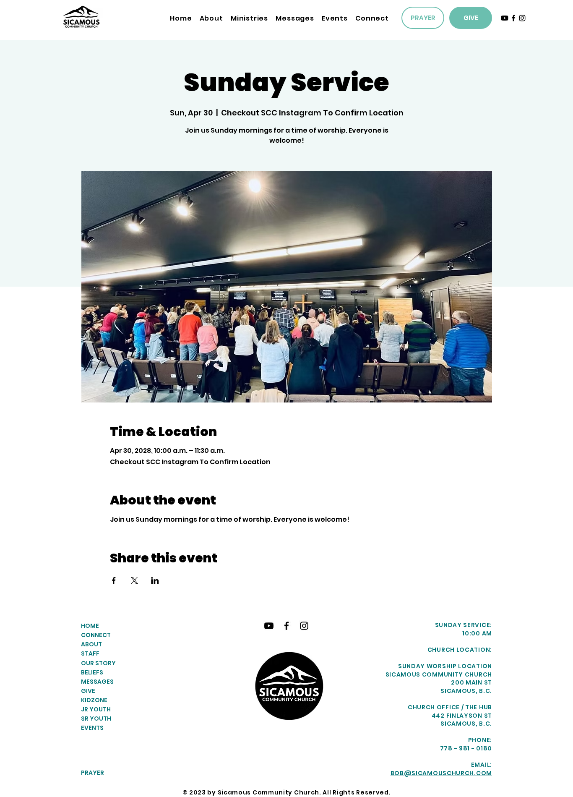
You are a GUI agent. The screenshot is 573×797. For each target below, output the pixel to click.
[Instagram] (522, 18)
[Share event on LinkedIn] (155, 580)
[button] (249, 18)
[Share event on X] (134, 580)
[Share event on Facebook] (114, 580)
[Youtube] (504, 18)
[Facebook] (513, 18)
